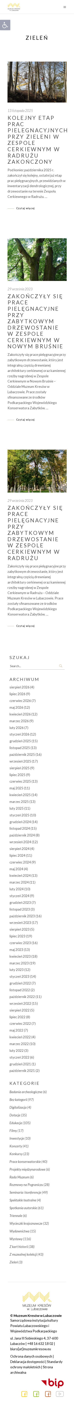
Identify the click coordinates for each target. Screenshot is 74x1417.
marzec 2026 (19, 721)
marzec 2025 (19, 801)
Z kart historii (18, 1247)
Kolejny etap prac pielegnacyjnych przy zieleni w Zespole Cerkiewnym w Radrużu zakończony (37, 139)
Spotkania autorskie (23, 1208)
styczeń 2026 (19, 734)
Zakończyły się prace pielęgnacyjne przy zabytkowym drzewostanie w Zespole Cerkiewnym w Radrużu (35, 532)
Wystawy (15, 1239)
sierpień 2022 (19, 1010)
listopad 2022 (19, 990)
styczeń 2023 (19, 976)
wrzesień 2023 (20, 922)
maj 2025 (16, 788)
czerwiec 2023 (20, 943)
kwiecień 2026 (20, 714)
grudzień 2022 (20, 983)
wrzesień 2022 (20, 1003)
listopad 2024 (19, 828)
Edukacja (15, 1123)
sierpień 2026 (19, 687)
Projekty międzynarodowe (27, 1169)
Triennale (15, 1216)
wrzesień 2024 (20, 842)
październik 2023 (22, 916)
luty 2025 (16, 808)
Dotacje (14, 1115)
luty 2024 (16, 889)
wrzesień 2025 (20, 761)
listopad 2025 (19, 748)
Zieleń (13, 1262)
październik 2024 (22, 835)
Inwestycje (16, 1138)
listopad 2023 (19, 909)
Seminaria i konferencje (25, 1192)
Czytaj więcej (25, 208)
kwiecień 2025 (20, 795)
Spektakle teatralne (22, 1200)
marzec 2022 (19, 1044)
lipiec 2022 (17, 1017)
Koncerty (15, 1146)
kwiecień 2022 (20, 1037)
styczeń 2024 (19, 896)
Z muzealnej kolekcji (23, 1254)
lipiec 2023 (17, 936)
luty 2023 (16, 970)
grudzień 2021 (20, 1064)
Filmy (13, 1131)
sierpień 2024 (19, 849)
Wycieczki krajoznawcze (25, 1223)
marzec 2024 (19, 882)
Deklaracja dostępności (27, 1362)
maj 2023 (16, 950)
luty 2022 (16, 1050)
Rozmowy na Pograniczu (26, 1185)
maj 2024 (16, 869)
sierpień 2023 (19, 929)
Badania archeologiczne (25, 1092)
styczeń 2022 (19, 1057)
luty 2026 (16, 728)
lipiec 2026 (17, 694)
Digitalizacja (18, 1107)
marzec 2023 (19, 963)
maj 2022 (16, 1030)
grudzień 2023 (20, 902)
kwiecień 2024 (20, 875)
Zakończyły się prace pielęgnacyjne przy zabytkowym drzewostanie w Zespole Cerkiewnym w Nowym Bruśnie (35, 321)
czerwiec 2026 (20, 701)
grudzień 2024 (20, 822)
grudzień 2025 (20, 741)
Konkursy (16, 1154)
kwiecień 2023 (20, 956)
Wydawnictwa (19, 1231)
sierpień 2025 (19, 768)
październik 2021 (22, 1071)
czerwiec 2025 (20, 781)
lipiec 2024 (17, 855)
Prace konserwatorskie (25, 1162)
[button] (5, 25)
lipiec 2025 (17, 775)
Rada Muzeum (19, 1177)
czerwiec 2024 (20, 862)
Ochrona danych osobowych (31, 1356)
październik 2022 (22, 997)
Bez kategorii (18, 1100)
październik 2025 (22, 754)
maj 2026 (16, 707)
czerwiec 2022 (20, 1023)
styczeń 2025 (19, 815)
